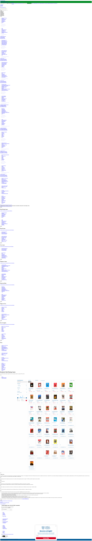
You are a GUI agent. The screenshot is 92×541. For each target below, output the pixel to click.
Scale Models (3, 191)
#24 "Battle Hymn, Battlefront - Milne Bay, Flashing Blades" (46, 388)
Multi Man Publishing (4, 75)
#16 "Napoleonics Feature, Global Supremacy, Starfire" (40, 411)
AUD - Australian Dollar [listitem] (34, 3)
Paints (2, 113)
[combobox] (3, 8)
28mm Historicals (4, 289)
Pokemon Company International (5, 143)
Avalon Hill (3, 74)
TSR (2, 28)
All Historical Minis (2, 284)
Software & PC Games (4, 186)
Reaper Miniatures (4, 96)
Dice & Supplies (2, 15)
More (28, 205)
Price (18, 394)
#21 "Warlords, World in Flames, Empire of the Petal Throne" (71, 445)
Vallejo (2, 166)
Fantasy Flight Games (4, 50)
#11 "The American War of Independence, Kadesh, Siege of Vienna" (55, 411)
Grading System (4, 522)
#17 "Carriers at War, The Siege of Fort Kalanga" (31, 466)
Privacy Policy (4, 516)
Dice (2, 22)
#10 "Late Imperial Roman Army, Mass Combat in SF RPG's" (31, 423)
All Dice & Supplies (2, 324)
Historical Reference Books (5, 181)
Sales (2, 368)
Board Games (2, 11)
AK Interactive (3, 168)
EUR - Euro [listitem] (44, 3)
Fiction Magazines (4, 179)
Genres (2, 370)
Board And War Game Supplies (5, 154)
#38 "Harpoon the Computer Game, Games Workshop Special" (39, 423)
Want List (20, 3)
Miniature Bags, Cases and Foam (5, 112)
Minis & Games (14, 205)
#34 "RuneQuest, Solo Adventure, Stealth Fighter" (63, 388)
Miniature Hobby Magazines (5, 90)
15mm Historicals (4, 110)
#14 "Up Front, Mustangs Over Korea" (70, 456)
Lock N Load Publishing (4, 76)
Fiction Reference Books (4, 347)
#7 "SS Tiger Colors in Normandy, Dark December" (71, 434)
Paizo (2, 220)
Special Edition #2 (70, 422)
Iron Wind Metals (4, 277)
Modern (3, 66)
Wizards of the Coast (4, 29)
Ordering (4, 513)
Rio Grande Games (4, 51)
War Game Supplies (4, 64)
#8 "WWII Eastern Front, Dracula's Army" (46, 456)
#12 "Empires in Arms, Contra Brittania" (54, 456)
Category (18, 391)
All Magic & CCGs (2, 305)
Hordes (6, 86)
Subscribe (46, 538)
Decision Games (3, 72)
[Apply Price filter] (26, 400)
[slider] (17, 397)
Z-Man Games (3, 53)
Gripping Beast (3, 123)
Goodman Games (4, 30)
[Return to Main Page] (0, 321)
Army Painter (3, 167)
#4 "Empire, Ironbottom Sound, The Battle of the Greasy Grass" (47, 445)
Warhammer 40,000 (4, 84)
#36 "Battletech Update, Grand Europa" (62, 434)
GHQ (2, 119)
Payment (4, 514)
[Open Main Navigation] (0, 204)
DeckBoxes (3, 159)
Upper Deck (3, 145)
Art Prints (3, 190)
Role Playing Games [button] (19, 392)
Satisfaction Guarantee (5, 521)
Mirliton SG (3, 124)
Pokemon (3, 132)
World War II (3, 65)
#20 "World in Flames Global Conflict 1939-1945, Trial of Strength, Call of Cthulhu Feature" (47, 423)
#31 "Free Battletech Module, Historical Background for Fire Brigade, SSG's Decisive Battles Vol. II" (40, 400)
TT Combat (3, 100)
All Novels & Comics (4, 182)
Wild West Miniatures (4, 89)
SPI (2, 73)
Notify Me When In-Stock (47, 425)
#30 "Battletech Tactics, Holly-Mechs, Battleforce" (47, 400)
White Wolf (3, 222)
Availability (18, 383)
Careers (4, 525)
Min (17, 399)
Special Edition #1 (54, 422)
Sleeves (2, 135)
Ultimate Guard (3, 169)
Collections (1, 5)
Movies (2, 354)
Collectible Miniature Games (5, 85)
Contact (15, 3)
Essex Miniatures (4, 120)
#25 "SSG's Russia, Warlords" (70, 388)
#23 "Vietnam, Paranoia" (47, 411)
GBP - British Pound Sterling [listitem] (49, 3)
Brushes (3, 156)
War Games (2, 12)
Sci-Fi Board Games (4, 44)
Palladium (3, 224)
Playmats (3, 136)
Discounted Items (4, 200)
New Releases (3, 198)
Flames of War (3, 109)
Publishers (12, 246)
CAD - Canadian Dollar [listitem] (40, 3)
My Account (17, 3)
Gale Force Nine (3, 101)
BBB (3, 532)
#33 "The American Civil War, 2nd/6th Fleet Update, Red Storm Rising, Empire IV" (55, 388)
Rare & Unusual (3, 196)
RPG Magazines (3, 21)
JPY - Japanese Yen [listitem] (55, 3)
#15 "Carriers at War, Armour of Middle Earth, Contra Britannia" (62, 423)
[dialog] (46, 486)
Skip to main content (2, 0)
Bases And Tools (4, 327)
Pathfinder (3, 18)
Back (1, 226)
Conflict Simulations (4, 378)
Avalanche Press (3, 257)
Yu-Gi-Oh (3, 133)
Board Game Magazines (4, 41)
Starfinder (3, 216)
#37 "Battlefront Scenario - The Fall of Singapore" (71, 411)
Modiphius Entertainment (4, 32)
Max (21, 399)
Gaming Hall (1, 4)
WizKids (3, 97)
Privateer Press (3, 99)
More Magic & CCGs (4, 319)
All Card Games (3, 232)
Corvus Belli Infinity (4, 87)
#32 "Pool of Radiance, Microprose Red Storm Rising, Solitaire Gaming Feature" (31, 434)
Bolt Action (3, 108)
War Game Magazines (4, 63)
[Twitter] (5, 534)
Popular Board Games (4, 40)
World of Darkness (4, 19)
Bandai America (3, 317)
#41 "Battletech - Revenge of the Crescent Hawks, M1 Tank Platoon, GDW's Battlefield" (55, 434)
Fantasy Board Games (4, 43)
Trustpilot (4, 531)
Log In (22, 3)
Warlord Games (3, 121)
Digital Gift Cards (5, 528)
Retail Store (13, 3)
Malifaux (3, 88)
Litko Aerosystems (4, 170)
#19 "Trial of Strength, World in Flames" (32, 456)
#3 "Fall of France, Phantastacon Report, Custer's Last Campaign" (39, 445)
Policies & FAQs (5, 519)
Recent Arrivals (9, 246)
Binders (2, 134)
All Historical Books (4, 183)
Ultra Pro (3, 335)
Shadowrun (3, 20)
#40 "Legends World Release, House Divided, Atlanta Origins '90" (47, 434)
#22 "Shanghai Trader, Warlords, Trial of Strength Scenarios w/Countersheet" (63, 400)
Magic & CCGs (2, 14)
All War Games (2, 246)
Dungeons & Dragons (4, 212)
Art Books (3, 349)
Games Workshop (4, 165)
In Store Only (3, 202)
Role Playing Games (3, 205)
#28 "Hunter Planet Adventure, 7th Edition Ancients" (31, 388)
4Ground (3, 122)
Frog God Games (4, 31)
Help (3, 512)
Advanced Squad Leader (4, 62)
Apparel (3, 192)
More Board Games (4, 241)
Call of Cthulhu (3, 214)
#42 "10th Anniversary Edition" (70, 400)
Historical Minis (18, 205)
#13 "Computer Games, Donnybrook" (31, 411)
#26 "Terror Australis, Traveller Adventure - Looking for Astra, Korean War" (31, 400)
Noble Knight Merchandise (5, 193)
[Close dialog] (55, 526)
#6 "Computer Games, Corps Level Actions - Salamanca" (62, 456)
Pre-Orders (3, 197)
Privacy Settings (4, 515)
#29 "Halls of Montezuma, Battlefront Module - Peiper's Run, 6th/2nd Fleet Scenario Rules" (55, 400)
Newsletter (4, 527)
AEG (2, 147)
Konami (3, 144)
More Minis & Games (4, 279)
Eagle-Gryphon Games (4, 54)
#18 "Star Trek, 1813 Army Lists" (39, 434)
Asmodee (3, 52)
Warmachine (3, 86)
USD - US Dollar (29, 3)
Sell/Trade (4, 526)
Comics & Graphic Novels (5, 178)
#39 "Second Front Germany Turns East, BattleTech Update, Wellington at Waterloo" (62, 411)
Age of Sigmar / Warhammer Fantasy (6, 265)
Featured (3, 199)
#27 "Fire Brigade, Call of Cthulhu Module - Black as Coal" (39, 388)
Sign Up (9, 507)
